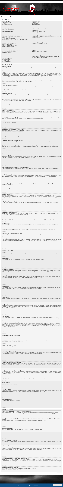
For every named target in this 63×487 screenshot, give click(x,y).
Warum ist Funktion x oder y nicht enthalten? (38, 55)
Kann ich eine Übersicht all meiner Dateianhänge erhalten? (40, 52)
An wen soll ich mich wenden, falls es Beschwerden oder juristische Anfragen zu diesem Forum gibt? (45, 56)
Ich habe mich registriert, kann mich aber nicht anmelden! (9, 25)
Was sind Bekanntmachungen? (6, 59)
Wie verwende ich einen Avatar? (6, 37)
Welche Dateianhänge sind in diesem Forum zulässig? (39, 51)
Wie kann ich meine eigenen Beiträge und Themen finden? (40, 43)
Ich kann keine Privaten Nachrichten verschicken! (38, 31)
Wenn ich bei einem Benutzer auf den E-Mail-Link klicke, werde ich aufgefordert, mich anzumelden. (15, 39)
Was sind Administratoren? (35, 22)
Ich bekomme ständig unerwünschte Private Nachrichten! (39, 32)
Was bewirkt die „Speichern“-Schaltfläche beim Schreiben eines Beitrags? (11, 50)
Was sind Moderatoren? (35, 23)
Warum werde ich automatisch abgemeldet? (7, 28)
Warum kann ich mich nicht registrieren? (7, 24)
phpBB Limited (46, 146)
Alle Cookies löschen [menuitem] (50, 476)
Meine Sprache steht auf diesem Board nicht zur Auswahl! (9, 35)
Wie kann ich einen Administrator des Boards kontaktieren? (40, 57)
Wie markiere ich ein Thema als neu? (7, 52)
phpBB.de (51, 146)
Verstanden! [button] (57, 485)
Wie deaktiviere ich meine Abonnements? (37, 48)
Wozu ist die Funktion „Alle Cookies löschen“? (8, 29)
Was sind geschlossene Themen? (6, 61)
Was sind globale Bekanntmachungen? (7, 58)
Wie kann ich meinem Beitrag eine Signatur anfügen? (9, 43)
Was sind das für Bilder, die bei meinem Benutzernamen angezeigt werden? (12, 36)
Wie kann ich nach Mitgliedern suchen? (37, 42)
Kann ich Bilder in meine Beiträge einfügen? (7, 57)
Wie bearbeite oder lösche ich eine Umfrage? (8, 46)
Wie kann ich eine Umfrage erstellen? (7, 44)
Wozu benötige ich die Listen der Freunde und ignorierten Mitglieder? (41, 35)
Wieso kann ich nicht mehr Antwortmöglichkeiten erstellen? (9, 45)
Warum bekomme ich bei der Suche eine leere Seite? (39, 41)
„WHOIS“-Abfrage (4, 460)
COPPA (45, 86)
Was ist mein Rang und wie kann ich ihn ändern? (8, 38)
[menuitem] (2, 478)
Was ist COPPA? (4, 23)
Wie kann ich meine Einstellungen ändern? (7, 32)
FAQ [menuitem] (1, 14)
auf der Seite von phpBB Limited (21, 449)
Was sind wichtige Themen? (5, 60)
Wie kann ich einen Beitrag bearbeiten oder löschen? (9, 42)
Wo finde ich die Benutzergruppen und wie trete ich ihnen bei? (40, 25)
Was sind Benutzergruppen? (36, 24)
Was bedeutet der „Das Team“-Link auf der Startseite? (39, 28)
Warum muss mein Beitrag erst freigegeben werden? (9, 51)
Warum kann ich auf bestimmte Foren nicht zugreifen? (9, 47)
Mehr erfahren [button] (36, 485)
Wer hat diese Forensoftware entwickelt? (37, 54)
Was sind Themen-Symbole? (5, 62)
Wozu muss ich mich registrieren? (6, 22)
